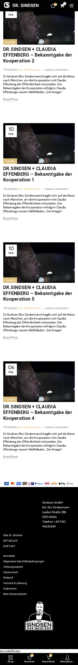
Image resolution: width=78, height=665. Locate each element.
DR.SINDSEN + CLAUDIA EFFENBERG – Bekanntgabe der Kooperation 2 (37, 55)
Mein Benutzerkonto (15, 594)
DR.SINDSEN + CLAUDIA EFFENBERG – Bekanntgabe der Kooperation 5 (37, 293)
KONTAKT (9, 546)
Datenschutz (10, 572)
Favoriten (55, 4)
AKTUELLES (10, 540)
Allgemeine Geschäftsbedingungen (23, 561)
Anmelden (9, 556)
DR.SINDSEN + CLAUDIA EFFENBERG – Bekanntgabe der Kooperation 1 (37, 174)
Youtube (10, 42)
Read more (10, 99)
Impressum (10, 588)
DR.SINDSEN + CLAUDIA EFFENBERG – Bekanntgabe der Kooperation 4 (37, 412)
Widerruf (8, 577)
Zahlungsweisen (13, 566)
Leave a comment (56, 69)
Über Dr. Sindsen (12, 535)
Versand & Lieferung (15, 583)
